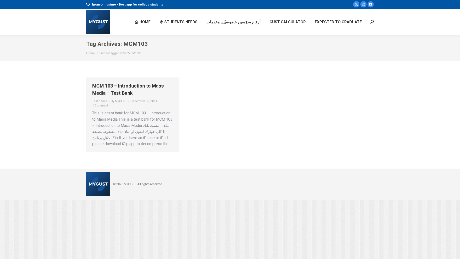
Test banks (99, 101)
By (119, 101)
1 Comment (100, 105)
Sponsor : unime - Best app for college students (127, 4)
